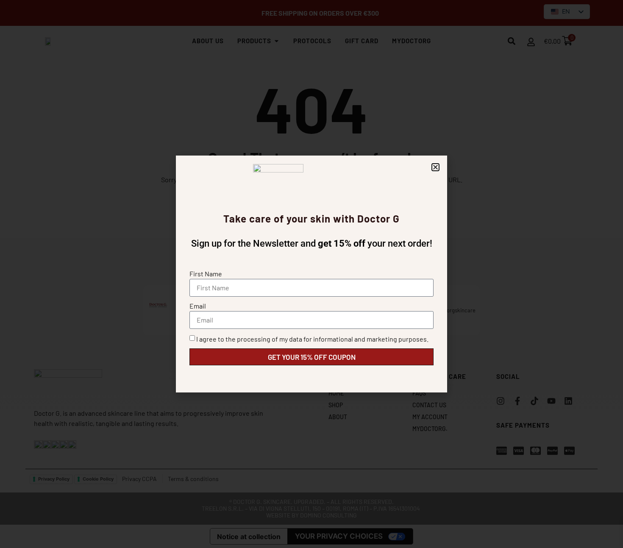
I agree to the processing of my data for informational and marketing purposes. (312, 339)
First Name (205, 274)
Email (197, 306)
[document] (311, 274)
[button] (435, 167)
